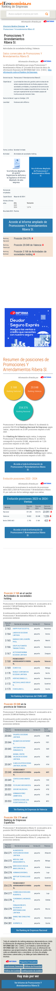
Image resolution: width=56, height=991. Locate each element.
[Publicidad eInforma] (28, 346)
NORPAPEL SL (17, 923)
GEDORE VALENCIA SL (20, 789)
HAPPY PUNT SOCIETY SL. (21, 629)
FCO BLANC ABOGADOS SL (22, 785)
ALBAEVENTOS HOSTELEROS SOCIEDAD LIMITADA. (21, 853)
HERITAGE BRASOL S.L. (20, 678)
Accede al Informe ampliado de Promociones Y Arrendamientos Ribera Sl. (28, 225)
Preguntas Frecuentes (28, 962)
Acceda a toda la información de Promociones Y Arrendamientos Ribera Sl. (28, 467)
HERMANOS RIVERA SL (20, 872)
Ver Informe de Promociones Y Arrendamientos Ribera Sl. (28, 984)
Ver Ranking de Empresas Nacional (31, 930)
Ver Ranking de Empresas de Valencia (30, 809)
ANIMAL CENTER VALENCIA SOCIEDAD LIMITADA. (20, 756)
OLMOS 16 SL (17, 668)
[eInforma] (11, 960)
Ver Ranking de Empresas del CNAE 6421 (29, 696)
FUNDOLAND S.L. (18, 689)
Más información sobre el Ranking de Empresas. (27, 71)
